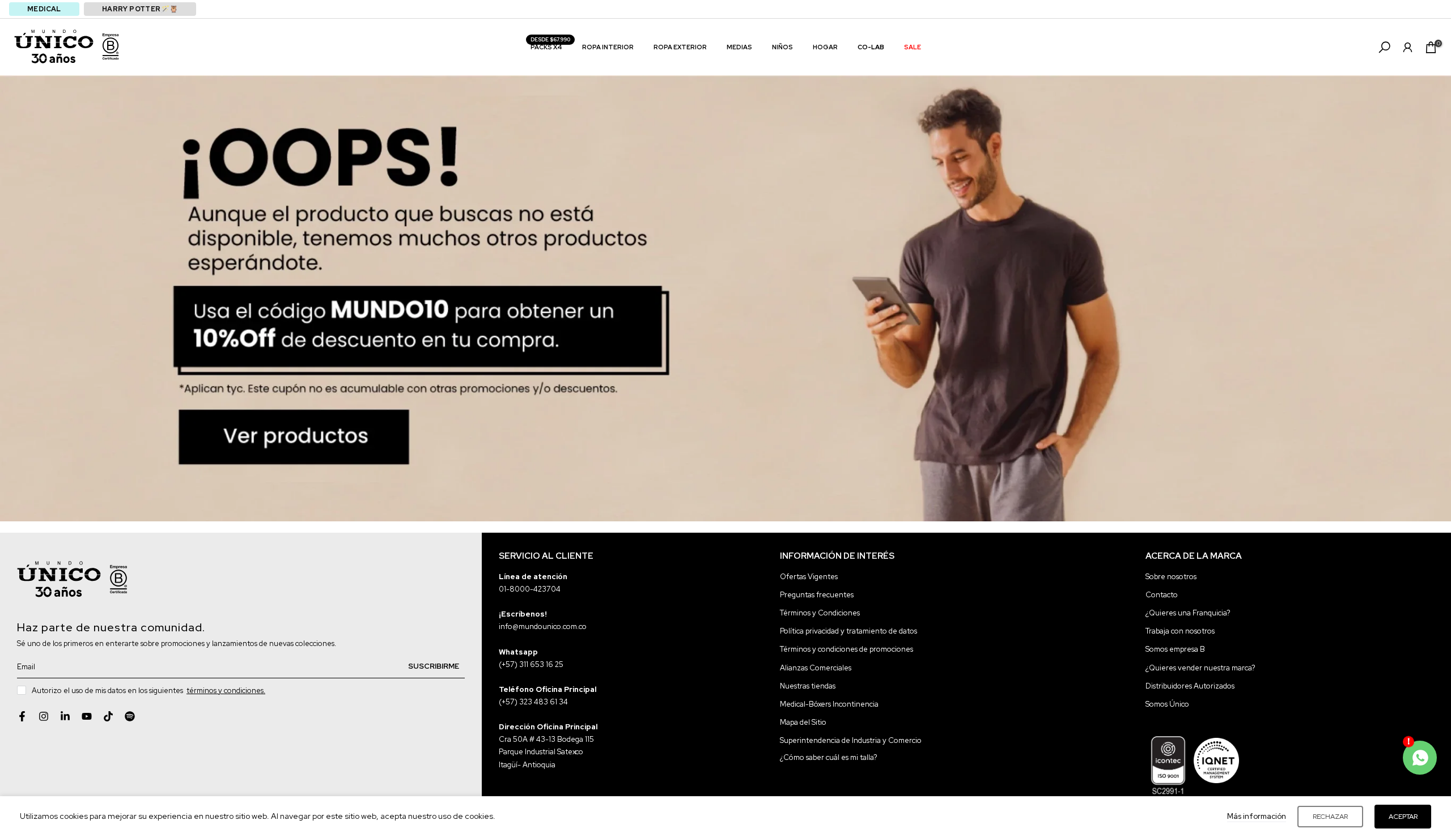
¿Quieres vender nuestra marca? (1200, 668)
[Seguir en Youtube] (87, 716)
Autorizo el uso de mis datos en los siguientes (148, 690)
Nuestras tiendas (807, 686)
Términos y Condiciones (820, 613)
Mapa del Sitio (803, 722)
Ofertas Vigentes (809, 576)
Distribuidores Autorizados (1189, 686)
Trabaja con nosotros (1180, 631)
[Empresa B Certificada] (110, 46)
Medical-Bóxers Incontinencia (829, 704)
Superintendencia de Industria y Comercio (851, 740)
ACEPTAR (1403, 816)
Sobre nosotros (1171, 576)
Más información (1256, 816)
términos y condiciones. (225, 690)
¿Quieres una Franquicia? (1188, 613)
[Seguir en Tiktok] (108, 716)
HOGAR (825, 47)
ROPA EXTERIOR (680, 47)
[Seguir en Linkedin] (65, 716)
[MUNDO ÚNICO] (54, 46)
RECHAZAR (1330, 816)
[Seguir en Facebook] (22, 716)
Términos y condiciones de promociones (846, 649)
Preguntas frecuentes (817, 595)
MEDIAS (739, 47)
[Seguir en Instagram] (44, 716)
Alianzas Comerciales (815, 668)
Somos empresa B (1175, 649)
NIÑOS (782, 47)
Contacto (1161, 595)
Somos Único (1167, 704)
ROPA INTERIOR (608, 47)
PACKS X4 (551, 46)
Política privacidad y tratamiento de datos (848, 631)
